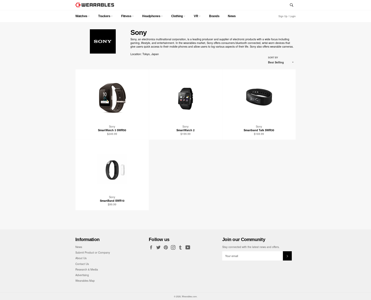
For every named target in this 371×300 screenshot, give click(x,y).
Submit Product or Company (92, 252)
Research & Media (86, 269)
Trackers (104, 16)
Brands (214, 16)
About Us (81, 258)
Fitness (126, 16)
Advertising (82, 275)
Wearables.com (189, 296)
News (232, 16)
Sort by (273, 57)
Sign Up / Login (287, 16)
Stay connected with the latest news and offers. (251, 247)
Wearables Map (85, 280)
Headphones (151, 16)
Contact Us (82, 264)
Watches (81, 16)
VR (196, 16)
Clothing (177, 16)
